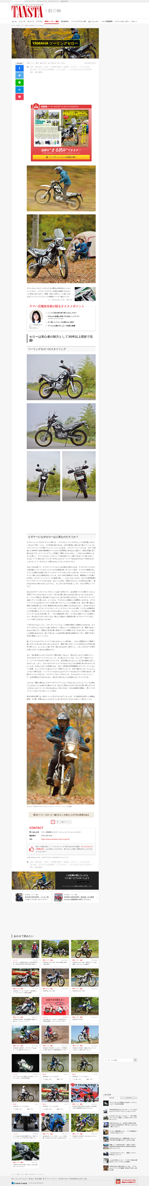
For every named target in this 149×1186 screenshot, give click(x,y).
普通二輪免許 (38, 72)
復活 (31, 72)
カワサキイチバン (54, 1)
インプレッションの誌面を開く (63, 157)
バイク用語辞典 (107, 21)
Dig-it (32, 1179)
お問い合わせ (64, 1179)
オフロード (74, 67)
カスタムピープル (42, 1)
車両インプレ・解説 (52, 21)
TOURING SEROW (56, 67)
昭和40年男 (64, 1)
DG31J (47, 67)
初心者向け (65, 21)
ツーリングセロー (61, 69)
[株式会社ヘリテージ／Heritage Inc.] (19, 1183)
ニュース (22, 21)
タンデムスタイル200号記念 (46, 69)
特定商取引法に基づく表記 (79, 1179)
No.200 (44, 63)
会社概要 (39, 1179)
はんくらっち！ (93, 21)
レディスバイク (30, 1)
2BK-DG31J (38, 67)
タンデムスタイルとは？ (20, 1179)
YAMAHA (53, 63)
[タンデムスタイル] (27, 11)
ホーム (14, 21)
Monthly (128, 1097)
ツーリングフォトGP (78, 21)
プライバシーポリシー (51, 1179)
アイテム (39, 21)
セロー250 (33, 69)
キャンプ (30, 21)
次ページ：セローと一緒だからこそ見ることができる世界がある (62, 815)
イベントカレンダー (122, 21)
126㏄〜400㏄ (61, 63)
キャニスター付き (84, 67)
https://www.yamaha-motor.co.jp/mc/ (55, 839)
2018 (31, 67)
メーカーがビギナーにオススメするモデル (80, 69)
